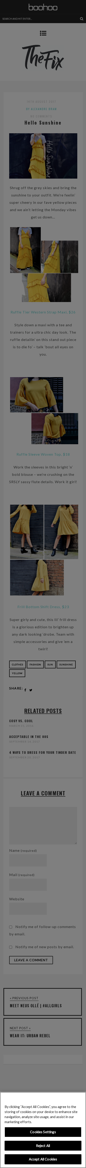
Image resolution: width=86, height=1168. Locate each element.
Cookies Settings (43, 1132)
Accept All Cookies (43, 1159)
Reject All (43, 1146)
